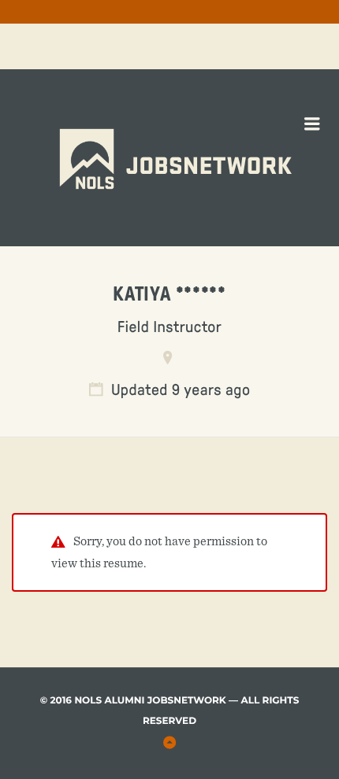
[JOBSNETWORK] (209, 111)
